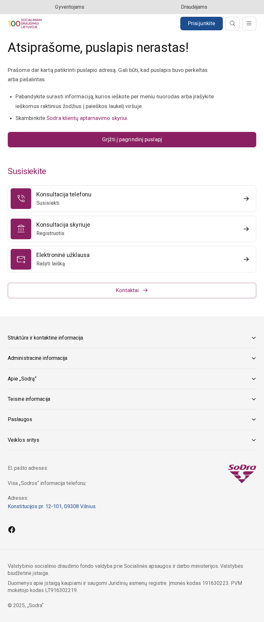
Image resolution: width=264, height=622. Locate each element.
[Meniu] (249, 23)
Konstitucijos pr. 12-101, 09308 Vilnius (52, 506)
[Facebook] (11, 530)
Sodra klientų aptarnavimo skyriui (86, 118)
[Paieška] (232, 23)
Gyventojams (69, 7)
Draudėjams (194, 7)
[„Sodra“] (25, 23)
